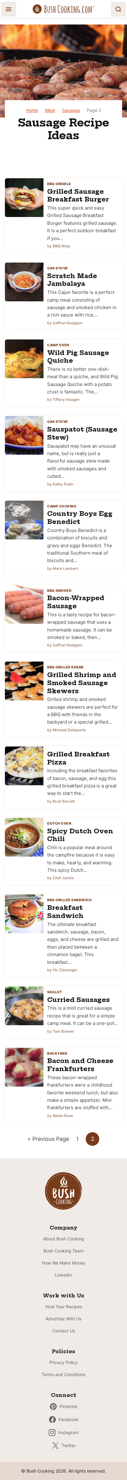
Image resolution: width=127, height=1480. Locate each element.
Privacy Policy (63, 1362)
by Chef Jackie (60, 877)
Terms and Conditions (63, 1374)
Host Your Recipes (63, 1306)
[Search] (118, 9)
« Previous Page (48, 1140)
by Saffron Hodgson (64, 323)
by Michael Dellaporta (66, 730)
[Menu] (8, 9)
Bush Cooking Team (63, 1250)
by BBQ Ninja (58, 246)
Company (63, 1228)
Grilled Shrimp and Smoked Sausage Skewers (81, 682)
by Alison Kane (60, 1115)
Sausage (71, 110)
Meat (50, 110)
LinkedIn (63, 1275)
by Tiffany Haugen (63, 399)
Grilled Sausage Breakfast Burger (78, 195)
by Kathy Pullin (60, 484)
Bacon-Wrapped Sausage (75, 602)
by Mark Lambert (62, 568)
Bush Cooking (63, 9)
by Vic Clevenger (62, 970)
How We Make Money (63, 1262)
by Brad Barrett (61, 801)
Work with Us (63, 1295)
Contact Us (63, 1330)
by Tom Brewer (60, 1031)
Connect (63, 1395)
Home (32, 110)
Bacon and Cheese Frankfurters (80, 1065)
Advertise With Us (63, 1318)
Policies (63, 1351)
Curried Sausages (78, 1000)
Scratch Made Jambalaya (72, 280)
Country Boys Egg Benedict (80, 517)
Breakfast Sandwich (65, 911)
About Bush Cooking (63, 1238)
